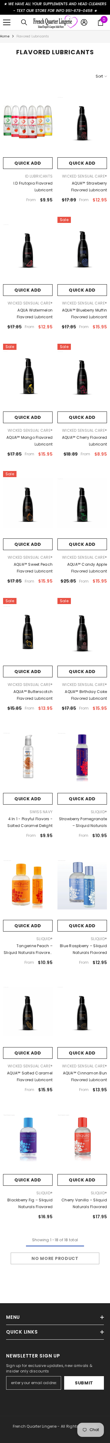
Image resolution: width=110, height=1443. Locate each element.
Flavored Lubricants (32, 36)
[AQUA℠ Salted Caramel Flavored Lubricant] (28, 1011)
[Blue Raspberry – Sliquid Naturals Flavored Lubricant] (82, 884)
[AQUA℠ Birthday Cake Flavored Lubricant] (82, 630)
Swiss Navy (41, 811)
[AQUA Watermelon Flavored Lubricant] (28, 249)
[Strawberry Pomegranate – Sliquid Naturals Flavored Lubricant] (82, 757)
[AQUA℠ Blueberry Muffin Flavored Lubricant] (82, 249)
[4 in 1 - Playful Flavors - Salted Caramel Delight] (28, 757)
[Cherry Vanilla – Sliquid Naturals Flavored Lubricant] (82, 1139)
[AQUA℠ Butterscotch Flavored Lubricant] (28, 630)
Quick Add (27, 163)
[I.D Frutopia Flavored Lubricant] (28, 122)
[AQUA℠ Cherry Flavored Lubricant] (82, 376)
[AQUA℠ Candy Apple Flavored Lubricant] (82, 503)
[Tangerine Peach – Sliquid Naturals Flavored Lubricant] (28, 884)
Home (4, 36)
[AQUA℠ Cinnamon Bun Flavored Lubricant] (82, 1011)
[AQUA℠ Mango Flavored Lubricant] (28, 376)
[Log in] (84, 22)
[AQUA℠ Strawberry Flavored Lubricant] (82, 122)
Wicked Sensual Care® (84, 176)
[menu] (6, 22)
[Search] (24, 22)
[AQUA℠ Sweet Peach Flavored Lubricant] (28, 503)
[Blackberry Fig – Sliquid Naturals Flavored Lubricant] (28, 1139)
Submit (84, 1383)
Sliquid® (99, 811)
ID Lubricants (39, 176)
